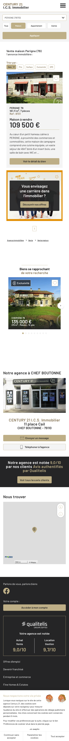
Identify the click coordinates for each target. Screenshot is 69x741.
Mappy (33, 562)
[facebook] (6, 591)
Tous (6, 26)
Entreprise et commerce (17, 676)
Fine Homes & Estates (15, 684)
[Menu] (63, 5)
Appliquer (34, 35)
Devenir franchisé (13, 669)
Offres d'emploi (11, 661)
